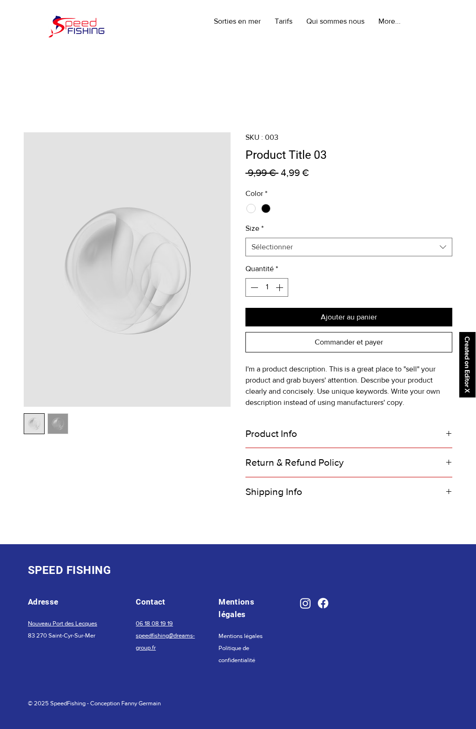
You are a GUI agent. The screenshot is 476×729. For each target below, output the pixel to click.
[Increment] (280, 287)
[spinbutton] (267, 287)
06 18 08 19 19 (154, 623)
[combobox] (348, 247)
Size (254, 228)
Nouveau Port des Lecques (62, 623)
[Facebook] (323, 603)
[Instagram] (305, 603)
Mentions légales (240, 635)
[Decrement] (253, 287)
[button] (237, 21)
